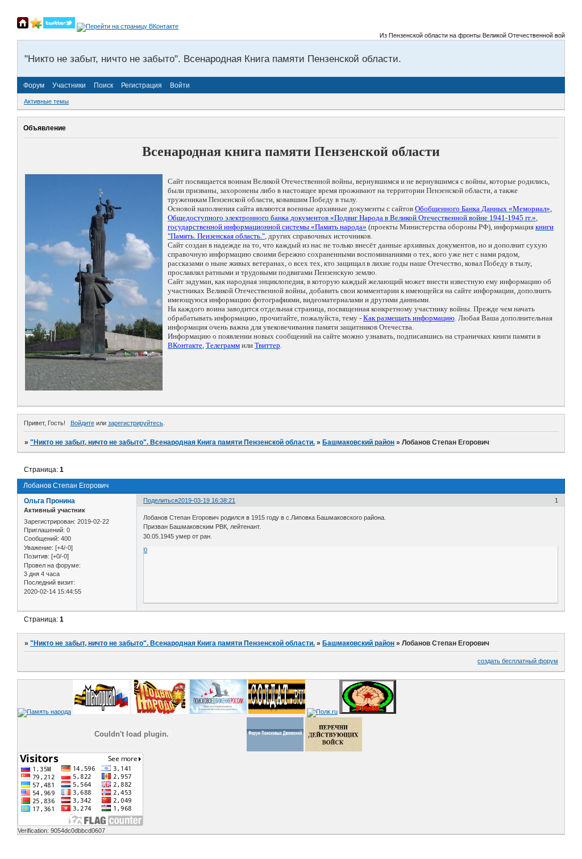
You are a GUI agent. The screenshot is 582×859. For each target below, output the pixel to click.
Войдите (82, 423)
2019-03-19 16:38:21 (206, 500)
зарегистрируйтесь (135, 423)
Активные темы (46, 101)
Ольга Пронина (49, 501)
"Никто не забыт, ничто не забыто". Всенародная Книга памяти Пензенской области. (172, 442)
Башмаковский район (358, 442)
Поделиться (160, 500)
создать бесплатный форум (517, 660)
